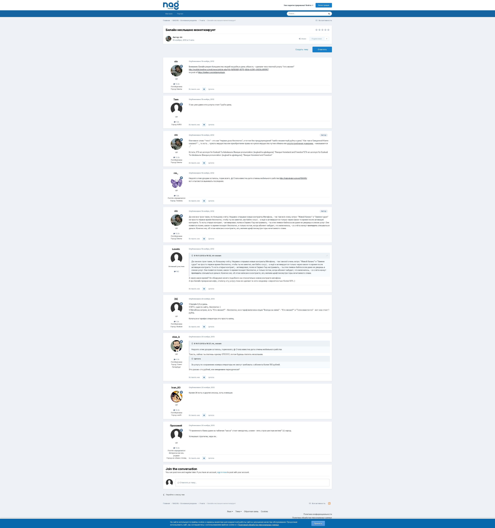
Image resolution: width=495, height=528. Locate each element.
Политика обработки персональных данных (312, 518)
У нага (191, 40)
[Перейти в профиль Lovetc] (176, 258)
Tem (176, 99)
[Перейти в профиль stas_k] (176, 346)
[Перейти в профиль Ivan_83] (176, 396)
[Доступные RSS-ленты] (329, 503)
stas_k (176, 336)
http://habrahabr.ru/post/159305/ (293, 178)
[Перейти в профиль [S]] (176, 308)
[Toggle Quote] (192, 256)
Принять (318, 523)
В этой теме (318, 14)
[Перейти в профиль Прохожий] (176, 434)
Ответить (322, 49)
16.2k (177, 410)
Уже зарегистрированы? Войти (298, 5)
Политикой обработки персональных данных (258, 525)
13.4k (177, 448)
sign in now (222, 472)
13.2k (177, 84)
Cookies (264, 511)
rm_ (176, 173)
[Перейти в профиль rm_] (176, 182)
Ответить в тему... (187, 482)
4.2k (177, 359)
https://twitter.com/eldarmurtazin (211, 72)
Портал (180, 14)
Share (303, 39)
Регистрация (323, 5)
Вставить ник (194, 89)
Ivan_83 (175, 387)
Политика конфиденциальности (318, 514)
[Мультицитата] (204, 89)
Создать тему (301, 49)
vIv (181, 37)
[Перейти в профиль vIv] (168, 39)
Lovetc (176, 249)
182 (177, 271)
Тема (238, 511)
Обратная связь (251, 511)
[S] (176, 299)
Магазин (168, 14)
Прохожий (176, 425)
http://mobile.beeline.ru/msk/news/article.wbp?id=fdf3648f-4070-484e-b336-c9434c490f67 (229, 69)
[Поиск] (329, 14)
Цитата (211, 89)
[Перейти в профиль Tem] (176, 108)
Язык (229, 511)
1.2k (177, 122)
